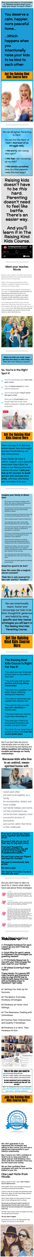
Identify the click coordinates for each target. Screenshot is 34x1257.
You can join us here (13, 1221)
